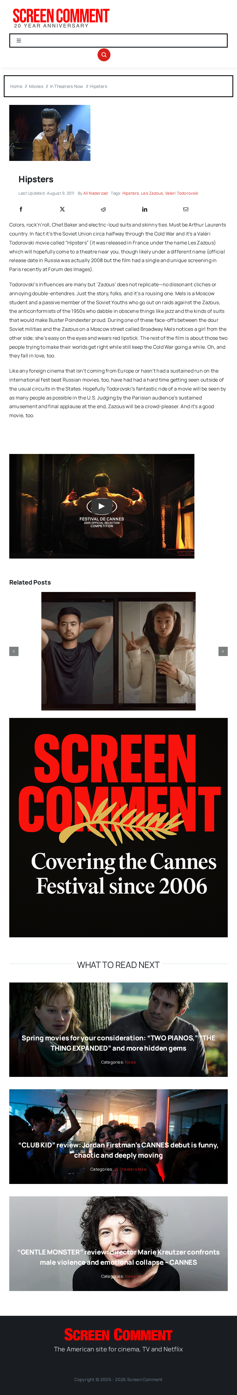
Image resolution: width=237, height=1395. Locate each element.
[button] (14, 651)
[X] (62, 209)
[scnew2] (61, 8)
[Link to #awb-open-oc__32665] (104, 54)
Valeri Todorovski (181, 193)
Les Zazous (152, 193)
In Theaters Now (130, 1169)
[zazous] (49, 107)
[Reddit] (103, 209)
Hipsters (131, 193)
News (130, 1062)
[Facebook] (21, 209)
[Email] (185, 209)
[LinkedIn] (144, 209)
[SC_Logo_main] (118, 1330)
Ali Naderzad (95, 193)
